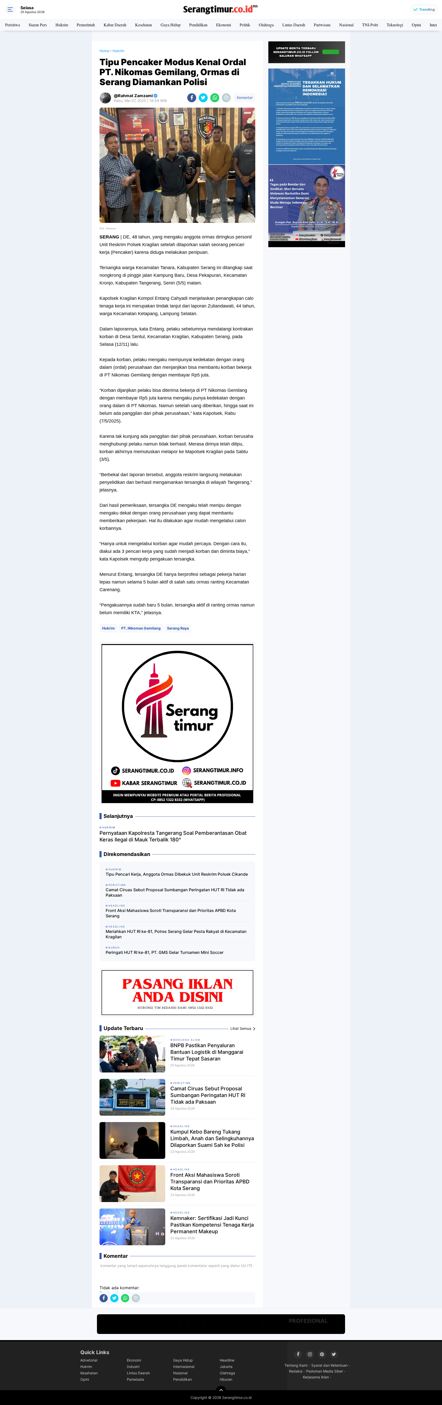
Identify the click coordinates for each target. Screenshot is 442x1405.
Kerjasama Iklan (316, 1377)
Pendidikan (198, 24)
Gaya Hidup (171, 24)
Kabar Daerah (115, 24)
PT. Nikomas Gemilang (141, 628)
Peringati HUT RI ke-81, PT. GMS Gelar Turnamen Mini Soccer (165, 952)
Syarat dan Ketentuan (329, 1365)
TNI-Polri (370, 24)
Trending (427, 9)
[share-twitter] (203, 97)
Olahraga (266, 24)
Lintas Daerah (293, 24)
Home (104, 51)
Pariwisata (322, 24)
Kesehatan (143, 24)
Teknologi (395, 24)
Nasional (346, 24)
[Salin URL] (226, 97)
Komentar (244, 97)
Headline (181, 1126)
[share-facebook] (191, 97)
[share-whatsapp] (214, 97)
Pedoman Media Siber (324, 1371)
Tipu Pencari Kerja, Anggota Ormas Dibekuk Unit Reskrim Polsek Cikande (177, 874)
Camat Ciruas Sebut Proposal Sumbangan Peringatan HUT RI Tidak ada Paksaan (175, 892)
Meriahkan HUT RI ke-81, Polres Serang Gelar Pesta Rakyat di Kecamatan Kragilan (176, 934)
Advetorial (88, 1360)
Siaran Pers (38, 24)
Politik (245, 24)
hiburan (226, 1379)
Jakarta (226, 1366)
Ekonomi (223, 24)
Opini (416, 24)
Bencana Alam (186, 1039)
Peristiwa (12, 24)
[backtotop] (221, 1391)
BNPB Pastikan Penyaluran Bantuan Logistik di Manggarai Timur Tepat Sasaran (206, 1052)
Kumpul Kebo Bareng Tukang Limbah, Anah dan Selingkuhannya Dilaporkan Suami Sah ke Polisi (212, 1138)
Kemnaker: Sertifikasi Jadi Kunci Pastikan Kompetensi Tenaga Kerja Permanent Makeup (212, 1225)
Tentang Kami (295, 1365)
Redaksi (295, 1371)
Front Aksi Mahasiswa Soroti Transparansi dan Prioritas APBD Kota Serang (171, 913)
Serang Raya (178, 628)
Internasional (183, 1366)
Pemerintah (86, 24)
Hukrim (62, 24)
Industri (133, 1366)
